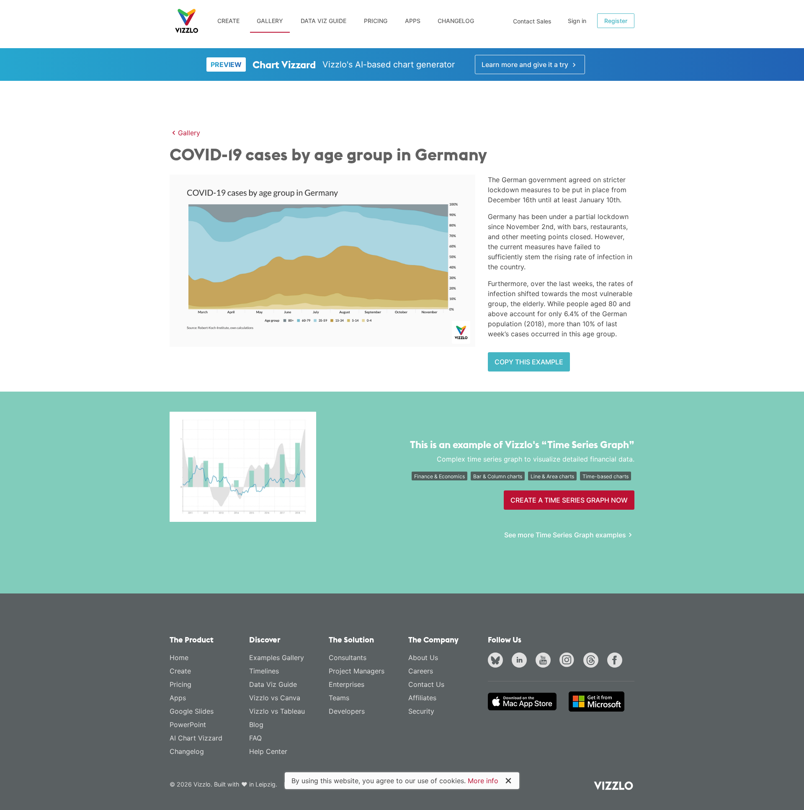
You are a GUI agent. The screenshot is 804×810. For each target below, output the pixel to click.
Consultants (347, 657)
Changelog (456, 20)
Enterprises (346, 684)
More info (483, 780)
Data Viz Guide (323, 20)
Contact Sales (532, 21)
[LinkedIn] (521, 661)
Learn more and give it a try (526, 64)
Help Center (268, 751)
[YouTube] (545, 661)
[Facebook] (616, 661)
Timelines (264, 671)
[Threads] (592, 661)
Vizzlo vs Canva (274, 698)
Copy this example (529, 362)
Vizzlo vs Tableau (277, 711)
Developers (347, 711)
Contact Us (426, 684)
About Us (423, 657)
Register (615, 20)
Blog (256, 724)
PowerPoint (188, 724)
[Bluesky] (497, 661)
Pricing (375, 20)
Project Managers (356, 671)
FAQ (255, 738)
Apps (412, 20)
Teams (339, 698)
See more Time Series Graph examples (565, 535)
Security (421, 711)
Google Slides (192, 711)
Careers (420, 671)
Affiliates (422, 698)
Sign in (577, 20)
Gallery (270, 20)
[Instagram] (568, 661)
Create (228, 20)
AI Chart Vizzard (196, 738)
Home (179, 657)
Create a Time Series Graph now (569, 500)
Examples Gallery (276, 657)
